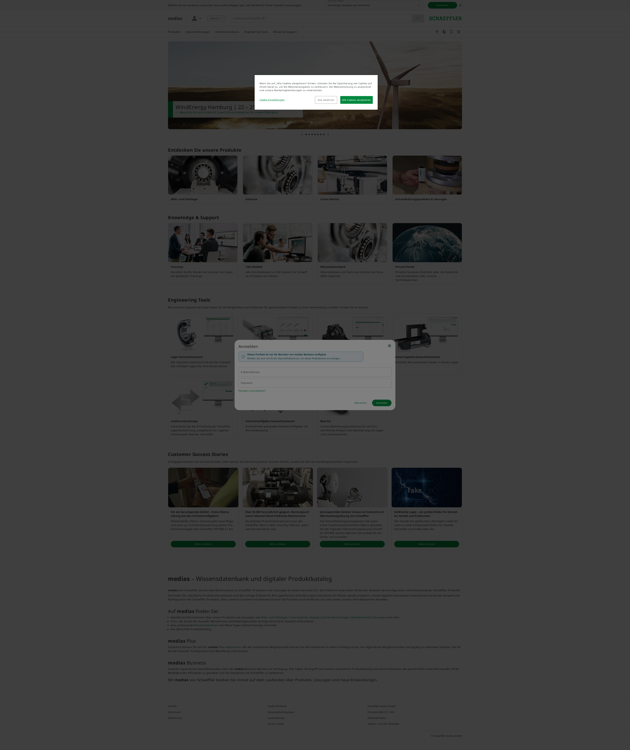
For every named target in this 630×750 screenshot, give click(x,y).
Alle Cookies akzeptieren (356, 99)
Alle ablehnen (326, 99)
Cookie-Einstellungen (272, 99)
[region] (316, 92)
